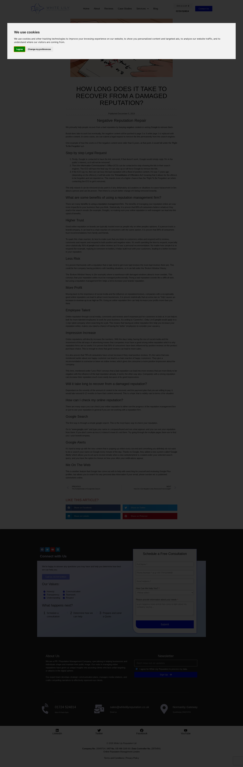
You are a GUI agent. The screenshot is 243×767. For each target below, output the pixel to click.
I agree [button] (19, 49)
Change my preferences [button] (39, 49)
